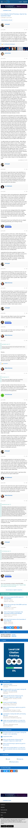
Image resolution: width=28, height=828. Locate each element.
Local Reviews (14, 614)
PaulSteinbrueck (7, 607)
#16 (26, 547)
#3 (26, 169)
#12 (26, 399)
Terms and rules (4, 809)
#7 (26, 288)
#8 (26, 313)
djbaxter (5, 622)
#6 (26, 268)
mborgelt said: (5, 377)
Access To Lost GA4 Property (10, 702)
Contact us (3, 804)
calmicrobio (6, 600)
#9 (26, 326)
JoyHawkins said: (5, 344)
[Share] (25, 29)
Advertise (2, 807)
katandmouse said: (6, 504)
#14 (26, 482)
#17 (26, 580)
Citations (11, 600)
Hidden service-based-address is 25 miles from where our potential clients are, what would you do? (14, 722)
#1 (26, 29)
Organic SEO (10, 622)
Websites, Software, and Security (9, 704)
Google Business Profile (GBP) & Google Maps (12, 711)
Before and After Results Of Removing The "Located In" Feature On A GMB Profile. (13, 696)
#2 (26, 58)
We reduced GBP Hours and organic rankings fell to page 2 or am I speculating (14, 690)
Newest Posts (6, 681)
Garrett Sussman (7, 614)
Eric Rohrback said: (5, 551)
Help (2, 815)
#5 (26, 230)
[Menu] (1, 1)
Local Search (13, 607)
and (9, 44)
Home (2, 817)
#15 (26, 500)
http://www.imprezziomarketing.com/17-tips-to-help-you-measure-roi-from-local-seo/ (13, 585)
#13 (26, 456)
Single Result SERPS (7, 684)
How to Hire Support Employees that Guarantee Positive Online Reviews (13, 612)
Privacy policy (3, 812)
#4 (26, 191)
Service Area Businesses (8, 725)
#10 (26, 340)
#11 (26, 373)
